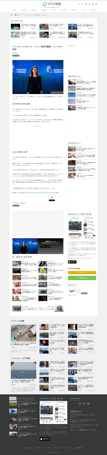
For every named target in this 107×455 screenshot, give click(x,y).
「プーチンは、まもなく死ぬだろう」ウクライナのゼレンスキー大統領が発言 (57, 342)
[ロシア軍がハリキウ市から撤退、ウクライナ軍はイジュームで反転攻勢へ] (44, 351)
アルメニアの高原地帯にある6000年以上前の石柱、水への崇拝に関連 (27, 404)
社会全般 (41, 329)
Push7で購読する (82, 272)
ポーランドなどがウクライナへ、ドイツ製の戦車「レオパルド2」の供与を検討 (55, 292)
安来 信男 (23, 37)
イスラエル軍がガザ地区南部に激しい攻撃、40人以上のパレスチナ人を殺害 (57, 387)
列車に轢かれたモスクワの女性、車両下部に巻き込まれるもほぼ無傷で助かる (28, 34)
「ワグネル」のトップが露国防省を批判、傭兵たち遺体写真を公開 (85, 349)
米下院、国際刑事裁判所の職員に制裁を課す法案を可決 (85, 378)
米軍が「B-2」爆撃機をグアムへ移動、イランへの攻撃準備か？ (27, 411)
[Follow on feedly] (88, 403)
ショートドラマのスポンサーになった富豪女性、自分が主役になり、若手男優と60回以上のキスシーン (85, 156)
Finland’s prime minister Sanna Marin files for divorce (41, 192)
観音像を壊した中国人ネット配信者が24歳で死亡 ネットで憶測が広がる (85, 163)
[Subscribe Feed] (93, 4)
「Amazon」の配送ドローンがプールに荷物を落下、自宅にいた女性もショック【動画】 (86, 95)
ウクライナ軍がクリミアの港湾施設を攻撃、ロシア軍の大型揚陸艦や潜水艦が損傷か (85, 326)
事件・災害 (14, 340)
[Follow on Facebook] (84, 403)
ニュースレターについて (67, 447)
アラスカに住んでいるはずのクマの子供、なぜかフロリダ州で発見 (28, 25)
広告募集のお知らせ (79, 447)
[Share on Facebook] (79, 4)
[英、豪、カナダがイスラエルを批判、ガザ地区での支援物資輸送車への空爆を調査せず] (72, 364)
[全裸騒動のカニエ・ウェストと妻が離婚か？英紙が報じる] (16, 272)
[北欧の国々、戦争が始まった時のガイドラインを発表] (42, 272)
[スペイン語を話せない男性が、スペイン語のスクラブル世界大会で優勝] (44, 35)
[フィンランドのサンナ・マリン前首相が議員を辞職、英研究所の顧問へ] (16, 286)
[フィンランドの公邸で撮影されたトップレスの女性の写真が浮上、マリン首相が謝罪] (16, 300)
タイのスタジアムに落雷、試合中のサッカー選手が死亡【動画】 (85, 149)
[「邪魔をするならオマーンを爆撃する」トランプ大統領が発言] (44, 372)
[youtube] (89, 4)
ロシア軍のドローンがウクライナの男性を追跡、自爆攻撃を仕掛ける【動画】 (85, 169)
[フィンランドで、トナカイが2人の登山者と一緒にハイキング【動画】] (16, 279)
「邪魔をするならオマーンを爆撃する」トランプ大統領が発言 (57, 370)
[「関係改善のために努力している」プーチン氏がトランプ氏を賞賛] (72, 35)
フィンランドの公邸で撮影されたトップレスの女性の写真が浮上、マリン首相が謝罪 (29, 299)
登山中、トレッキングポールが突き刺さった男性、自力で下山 (85, 176)
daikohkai (22, 27)
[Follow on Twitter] (82, 4)
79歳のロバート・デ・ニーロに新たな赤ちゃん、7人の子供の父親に (46, 310)
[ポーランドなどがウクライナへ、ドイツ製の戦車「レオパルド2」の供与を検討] (42, 293)
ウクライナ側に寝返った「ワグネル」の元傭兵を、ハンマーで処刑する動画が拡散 (57, 326)
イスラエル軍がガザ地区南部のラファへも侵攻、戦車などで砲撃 (27, 435)
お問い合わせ (57, 447)
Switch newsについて (28, 447)
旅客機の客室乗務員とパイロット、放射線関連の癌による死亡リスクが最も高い (86, 82)
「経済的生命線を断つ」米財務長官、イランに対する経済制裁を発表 (57, 363)
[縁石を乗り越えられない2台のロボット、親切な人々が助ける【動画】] (16, 265)
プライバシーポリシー (47, 447)
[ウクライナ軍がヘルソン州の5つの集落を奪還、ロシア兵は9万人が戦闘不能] (44, 335)
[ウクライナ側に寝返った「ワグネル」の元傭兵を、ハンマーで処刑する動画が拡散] (44, 327)
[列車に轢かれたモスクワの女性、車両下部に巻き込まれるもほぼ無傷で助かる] (15, 35)
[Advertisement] (37, 138)
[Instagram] (86, 4)
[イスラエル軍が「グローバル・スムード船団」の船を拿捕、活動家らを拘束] (44, 380)
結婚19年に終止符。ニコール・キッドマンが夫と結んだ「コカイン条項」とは (55, 265)
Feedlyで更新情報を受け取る (82, 278)
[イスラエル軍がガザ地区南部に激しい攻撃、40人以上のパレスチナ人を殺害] (44, 388)
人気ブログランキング (72, 295)
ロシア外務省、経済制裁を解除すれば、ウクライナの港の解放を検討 (85, 334)
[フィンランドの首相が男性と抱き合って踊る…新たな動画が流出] (42, 300)
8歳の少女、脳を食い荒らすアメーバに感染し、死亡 (83, 102)
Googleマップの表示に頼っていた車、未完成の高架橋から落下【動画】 (27, 419)
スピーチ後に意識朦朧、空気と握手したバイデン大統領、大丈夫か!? (27, 427)
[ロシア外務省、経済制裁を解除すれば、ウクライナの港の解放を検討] (72, 335)
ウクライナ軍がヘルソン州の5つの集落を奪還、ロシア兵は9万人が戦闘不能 (56, 334)
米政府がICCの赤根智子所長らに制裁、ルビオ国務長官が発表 (85, 370)
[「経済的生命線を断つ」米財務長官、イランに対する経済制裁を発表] (44, 364)
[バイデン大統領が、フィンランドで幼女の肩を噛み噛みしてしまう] (16, 293)
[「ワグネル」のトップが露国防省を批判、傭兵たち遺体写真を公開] (72, 351)
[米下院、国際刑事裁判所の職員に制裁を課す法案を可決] (72, 380)
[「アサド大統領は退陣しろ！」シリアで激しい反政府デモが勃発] (42, 286)
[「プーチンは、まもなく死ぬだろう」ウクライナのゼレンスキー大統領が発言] (44, 343)
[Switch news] (52, 5)
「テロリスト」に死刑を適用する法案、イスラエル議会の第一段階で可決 (85, 387)
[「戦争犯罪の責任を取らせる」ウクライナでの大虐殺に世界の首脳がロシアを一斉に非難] (72, 343)
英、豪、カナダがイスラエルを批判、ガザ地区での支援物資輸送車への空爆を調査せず (85, 363)
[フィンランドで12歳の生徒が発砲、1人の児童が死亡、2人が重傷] (42, 279)
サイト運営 (37, 447)
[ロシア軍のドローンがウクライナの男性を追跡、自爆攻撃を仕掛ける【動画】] (23, 333)
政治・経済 (16, 55)
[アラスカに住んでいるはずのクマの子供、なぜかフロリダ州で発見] (15, 27)
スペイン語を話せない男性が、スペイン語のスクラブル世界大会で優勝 (57, 34)
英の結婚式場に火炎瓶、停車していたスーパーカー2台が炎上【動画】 (86, 108)
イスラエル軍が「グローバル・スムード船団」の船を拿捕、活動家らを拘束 (57, 379)
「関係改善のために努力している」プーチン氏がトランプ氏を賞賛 (85, 34)
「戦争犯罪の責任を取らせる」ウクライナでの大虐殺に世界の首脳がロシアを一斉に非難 (85, 342)
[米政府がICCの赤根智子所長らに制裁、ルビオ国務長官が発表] (72, 372)
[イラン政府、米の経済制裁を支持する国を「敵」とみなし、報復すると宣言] (23, 370)
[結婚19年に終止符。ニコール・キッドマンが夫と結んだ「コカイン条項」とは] (42, 265)
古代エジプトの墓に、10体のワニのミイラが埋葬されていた (57, 25)
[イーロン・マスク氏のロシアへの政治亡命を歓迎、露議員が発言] (72, 27)
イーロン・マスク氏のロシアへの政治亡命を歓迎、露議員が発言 (85, 25)
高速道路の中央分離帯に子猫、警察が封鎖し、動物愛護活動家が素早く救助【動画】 (86, 89)
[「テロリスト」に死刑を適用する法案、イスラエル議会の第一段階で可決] (72, 388)
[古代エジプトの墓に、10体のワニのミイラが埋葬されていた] (44, 27)
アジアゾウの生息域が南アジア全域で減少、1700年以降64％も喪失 (29, 310)
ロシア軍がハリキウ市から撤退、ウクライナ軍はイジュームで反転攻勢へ (57, 349)
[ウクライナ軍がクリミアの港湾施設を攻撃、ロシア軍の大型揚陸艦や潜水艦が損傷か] (72, 327)
